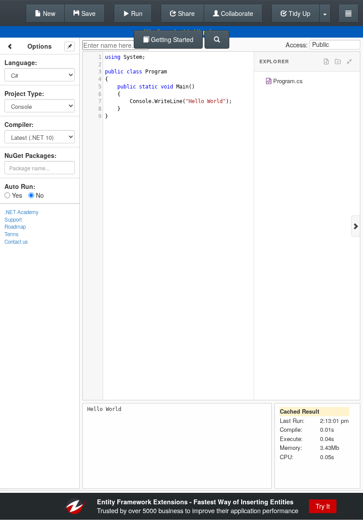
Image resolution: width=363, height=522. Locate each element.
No (39, 195)
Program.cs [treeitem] (288, 81)
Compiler (17, 124)
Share (185, 13)
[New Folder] (337, 61)
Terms (11, 234)
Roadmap (15, 226)
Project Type (23, 93)
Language (19, 62)
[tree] (307, 82)
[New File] (326, 61)
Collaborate (236, 13)
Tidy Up (298, 13)
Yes (16, 195)
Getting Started (171, 39)
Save (88, 13)
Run (136, 13)
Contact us (16, 241)
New (48, 13)
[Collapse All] (349, 61)
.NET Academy (21, 211)
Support (13, 219)
